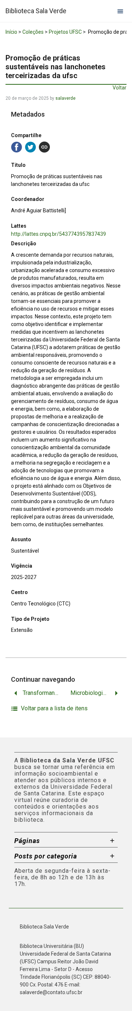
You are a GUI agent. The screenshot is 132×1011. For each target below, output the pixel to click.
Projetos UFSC (65, 32)
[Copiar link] (44, 147)
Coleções (33, 32)
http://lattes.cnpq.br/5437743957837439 (58, 234)
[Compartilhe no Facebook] (16, 147)
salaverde (65, 98)
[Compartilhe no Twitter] (30, 147)
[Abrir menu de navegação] (120, 11)
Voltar (119, 88)
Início (11, 32)
